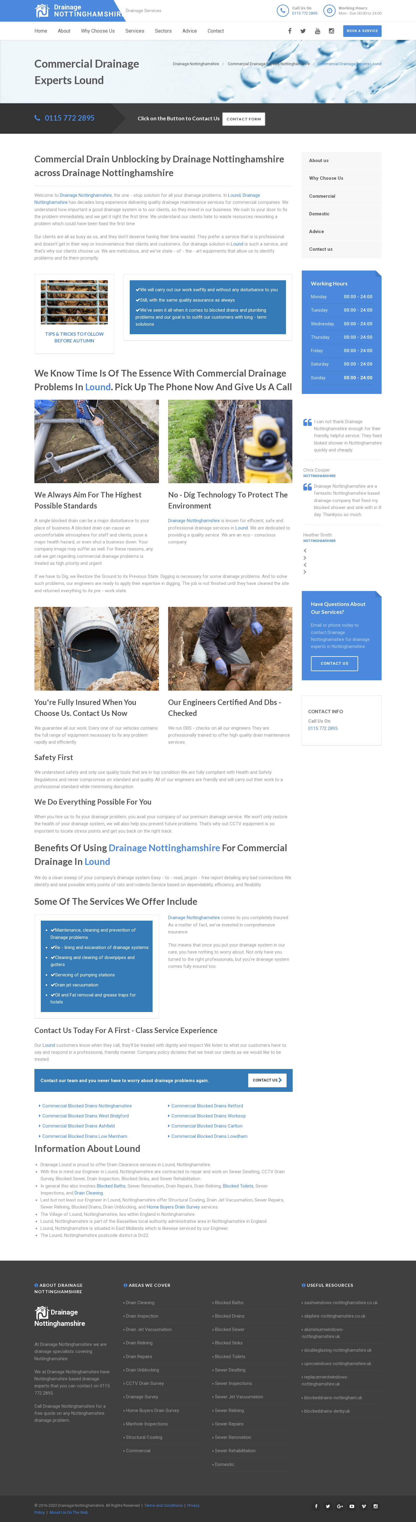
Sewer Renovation (233, 1437)
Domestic (319, 214)
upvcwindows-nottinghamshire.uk (337, 1363)
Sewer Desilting (230, 1370)
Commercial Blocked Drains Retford (207, 1106)
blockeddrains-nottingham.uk (333, 1397)
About (64, 31)
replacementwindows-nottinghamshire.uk (325, 1380)
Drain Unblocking (142, 1370)
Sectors (163, 31)
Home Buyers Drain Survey (173, 1207)
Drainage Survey (142, 1397)
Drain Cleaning (89, 1193)
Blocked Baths (111, 1186)
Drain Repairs (139, 1356)
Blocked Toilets (238, 1186)
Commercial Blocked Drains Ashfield (78, 1126)
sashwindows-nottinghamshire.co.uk (341, 1302)
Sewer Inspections (233, 1383)
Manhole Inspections (147, 1424)
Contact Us (265, 1080)
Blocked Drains (230, 1316)
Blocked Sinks (229, 1343)
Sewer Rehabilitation (235, 1450)
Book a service (362, 31)
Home (40, 31)
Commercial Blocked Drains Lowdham (209, 1136)
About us (319, 160)
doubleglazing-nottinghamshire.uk (338, 1350)
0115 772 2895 (304, 13)
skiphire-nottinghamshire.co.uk (334, 1316)
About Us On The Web (68, 1512)
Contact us (321, 249)
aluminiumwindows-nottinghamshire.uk (323, 1333)
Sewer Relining (229, 1410)
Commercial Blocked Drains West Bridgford (85, 1116)
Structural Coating (144, 1437)
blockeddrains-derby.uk (327, 1411)
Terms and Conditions (163, 1505)
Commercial (322, 196)
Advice (189, 31)
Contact (216, 31)
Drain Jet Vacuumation (149, 1329)
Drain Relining (139, 1343)
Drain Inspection (142, 1316)
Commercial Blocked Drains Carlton (206, 1126)
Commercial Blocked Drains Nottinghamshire (87, 1106)
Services (134, 31)
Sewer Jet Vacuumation (239, 1397)
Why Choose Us (98, 31)
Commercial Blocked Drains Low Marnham (84, 1136)
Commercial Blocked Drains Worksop (208, 1116)
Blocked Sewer (230, 1329)
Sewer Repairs (229, 1424)
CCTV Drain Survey (145, 1383)
